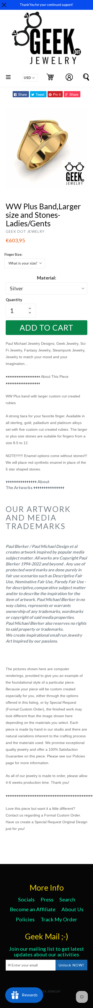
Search (67, 899)
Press (47, 899)
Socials (26, 899)
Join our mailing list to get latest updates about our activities (46, 951)
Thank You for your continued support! (46, 5)
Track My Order (59, 919)
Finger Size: (13, 255)
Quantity (14, 299)
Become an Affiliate (33, 909)
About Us (72, 909)
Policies (25, 919)
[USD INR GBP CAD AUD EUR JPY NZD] (30, 78)
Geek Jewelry (49, 991)
